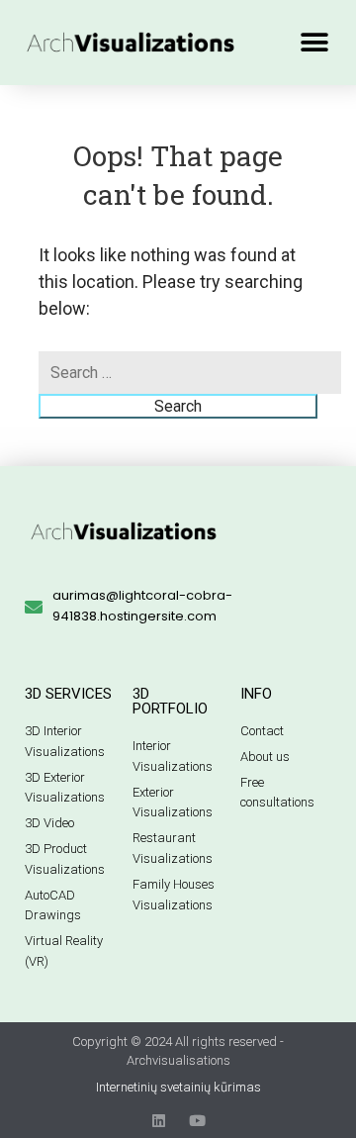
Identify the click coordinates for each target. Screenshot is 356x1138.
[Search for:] (190, 372)
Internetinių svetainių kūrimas (178, 1087)
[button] (314, 42)
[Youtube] (197, 1120)
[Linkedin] (158, 1120)
